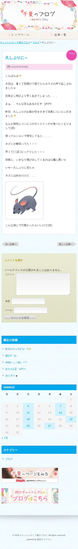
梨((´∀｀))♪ (11, 355)
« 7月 (5, 437)
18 (28, 419)
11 (28, 412)
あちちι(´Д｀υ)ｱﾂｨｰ (15, 368)
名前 (7, 301)
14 (60, 412)
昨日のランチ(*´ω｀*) (17, 349)
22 (71, 419)
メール (8, 310)
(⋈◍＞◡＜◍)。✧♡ (16, 362)
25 (28, 425)
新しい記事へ (66, 244)
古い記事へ (11, 244)
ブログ (71, 53)
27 (49, 425)
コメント (9, 274)
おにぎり (10, 375)
